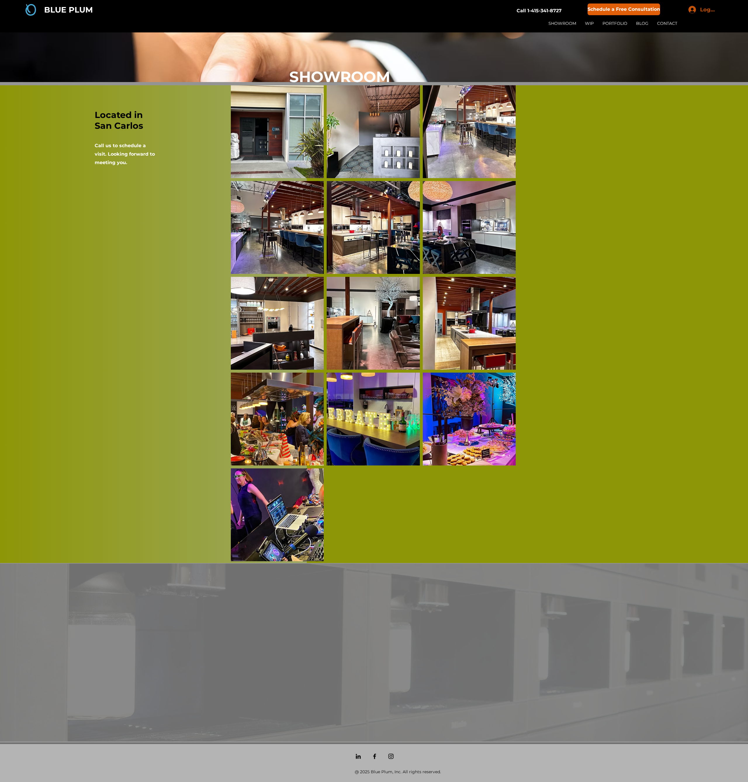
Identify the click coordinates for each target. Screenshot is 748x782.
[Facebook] (374, 756)
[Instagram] (390, 756)
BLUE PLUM (68, 10)
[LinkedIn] (358, 756)
